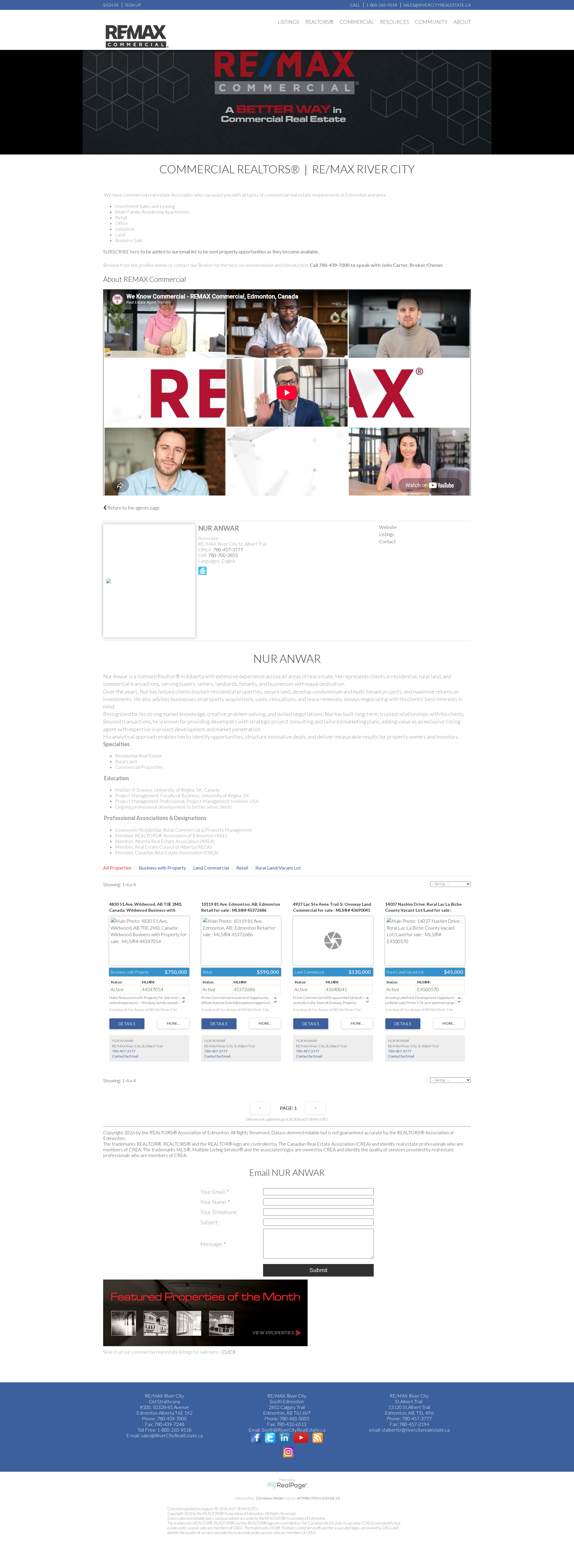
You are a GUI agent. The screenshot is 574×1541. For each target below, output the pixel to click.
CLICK (229, 1352)
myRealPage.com (287, 1486)
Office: (205, 549)
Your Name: (214, 1202)
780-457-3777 (228, 549)
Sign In (110, 4)
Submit (318, 1270)
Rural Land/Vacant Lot (278, 867)
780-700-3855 (223, 555)
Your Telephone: (219, 1212)
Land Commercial (211, 867)
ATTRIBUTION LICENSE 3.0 (318, 1498)
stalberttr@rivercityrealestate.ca (415, 1430)
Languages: (210, 561)
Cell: (203, 555)
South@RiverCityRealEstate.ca (293, 1430)
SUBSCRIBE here (121, 251)
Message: (212, 1244)
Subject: (209, 1222)
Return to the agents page (133, 507)
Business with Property (162, 867)
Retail (242, 867)
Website (388, 527)
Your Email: (213, 1191)
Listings (386, 534)
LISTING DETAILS (126, 1023)
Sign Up (133, 4)
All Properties (117, 867)
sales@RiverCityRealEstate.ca (172, 1435)
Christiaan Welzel (269, 1498)
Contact (387, 541)
